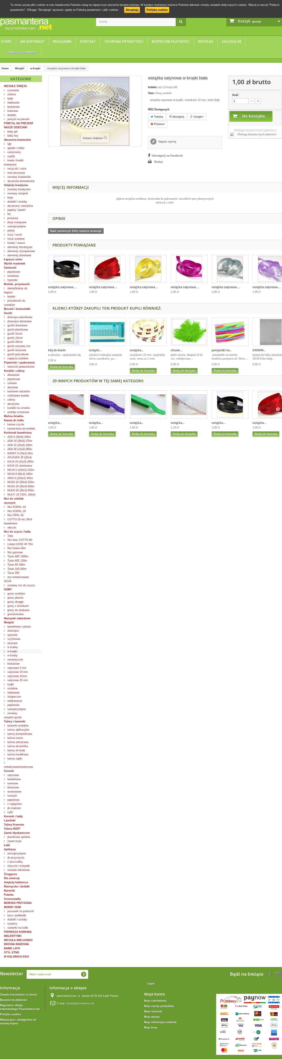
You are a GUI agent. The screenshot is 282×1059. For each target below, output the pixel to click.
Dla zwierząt (11, 878)
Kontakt (88, 41)
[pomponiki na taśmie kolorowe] (230, 332)
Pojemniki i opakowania (19, 362)
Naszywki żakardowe (17, 618)
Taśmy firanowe (14, 824)
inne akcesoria (16, 172)
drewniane (13, 374)
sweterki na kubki (17, 927)
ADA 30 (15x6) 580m (19, 449)
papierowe (13, 704)
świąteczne (14, 696)
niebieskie (13, 102)
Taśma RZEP (12, 828)
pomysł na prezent (18, 119)
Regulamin (62, 41)
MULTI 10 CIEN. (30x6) (21, 494)
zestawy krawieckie (19, 176)
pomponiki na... (222, 350)
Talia (10, 535)
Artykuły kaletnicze (16, 882)
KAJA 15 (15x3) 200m (20, 461)
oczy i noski (14, 234)
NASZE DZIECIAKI (15, 127)
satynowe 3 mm (16, 667)
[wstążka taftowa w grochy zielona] (148, 404)
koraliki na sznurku (18, 407)
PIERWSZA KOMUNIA (18, 931)
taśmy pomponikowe (19, 733)
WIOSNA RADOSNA (16, 944)
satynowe (13, 775)
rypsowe (12, 634)
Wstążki (9, 622)
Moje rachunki (153, 1011)
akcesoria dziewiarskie (20, 181)
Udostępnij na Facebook (167, 155)
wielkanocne (14, 700)
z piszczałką (15, 861)
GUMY (8, 589)
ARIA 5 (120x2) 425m (20, 478)
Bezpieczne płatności (171, 41)
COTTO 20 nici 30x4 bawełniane (18, 521)
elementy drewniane (19, 255)
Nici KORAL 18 (16, 511)
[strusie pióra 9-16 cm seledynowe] (189, 332)
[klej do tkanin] (66, 332)
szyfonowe (13, 638)
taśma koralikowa (17, 754)
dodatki (11, 115)
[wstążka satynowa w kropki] (189, 404)
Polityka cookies (157, 9)
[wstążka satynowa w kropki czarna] (66, 269)
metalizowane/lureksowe (18, 766)
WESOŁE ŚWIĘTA (15, 86)
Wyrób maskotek (14, 263)
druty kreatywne (16, 222)
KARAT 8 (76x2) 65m (20, 453)
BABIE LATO (12, 948)
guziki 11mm (15, 333)
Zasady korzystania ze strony (18, 994)
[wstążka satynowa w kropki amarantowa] (189, 269)
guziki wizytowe (16, 350)
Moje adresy (152, 1016)
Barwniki (9, 890)
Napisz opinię (167, 141)
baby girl (12, 131)
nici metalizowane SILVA (16, 579)
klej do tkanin (57, 350)
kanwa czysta (15, 424)
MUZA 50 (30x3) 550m (20, 490)
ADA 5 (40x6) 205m (19, 436)
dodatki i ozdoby (17, 201)
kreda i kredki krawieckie (14, 162)
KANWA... (259, 350)
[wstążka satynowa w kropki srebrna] (230, 269)
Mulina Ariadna (13, 416)
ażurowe (12, 643)
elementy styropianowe (21, 251)
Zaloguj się (231, 41)
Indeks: (152, 87)
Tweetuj (158, 116)
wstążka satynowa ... (62, 287)
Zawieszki (10, 267)
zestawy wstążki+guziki (13, 715)
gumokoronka (15, 614)
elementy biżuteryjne (19, 247)
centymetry (14, 152)
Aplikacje (10, 849)
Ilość (235, 95)
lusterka (12, 923)
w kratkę (12, 647)
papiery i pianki (16, 209)
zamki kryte (14, 841)
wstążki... (95, 350)
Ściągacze (10, 874)
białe (10, 98)
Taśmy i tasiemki (14, 721)
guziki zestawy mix (18, 346)
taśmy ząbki (14, 758)
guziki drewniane (17, 325)
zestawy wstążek (17, 193)
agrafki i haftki (15, 148)
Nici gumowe (15, 552)
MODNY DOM (12, 907)
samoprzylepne (16, 226)
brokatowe (13, 106)
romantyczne (15, 659)
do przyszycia (15, 857)
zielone (11, 94)
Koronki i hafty (13, 816)
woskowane (14, 791)
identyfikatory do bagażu (15, 290)
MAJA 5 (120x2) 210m (20, 469)
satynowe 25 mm (17, 680)
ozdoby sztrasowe (18, 412)
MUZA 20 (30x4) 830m (20, 486)
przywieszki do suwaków (14, 302)
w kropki (12, 651)
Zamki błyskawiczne (17, 832)
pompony (12, 218)
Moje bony (151, 1027)
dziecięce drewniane (19, 321)
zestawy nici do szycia (21, 585)
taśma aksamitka (17, 746)
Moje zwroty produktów (159, 1006)
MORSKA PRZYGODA (18, 903)
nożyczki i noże (16, 168)
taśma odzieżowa (17, 742)
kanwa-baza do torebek (21, 428)
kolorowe (12, 110)
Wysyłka (205, 41)
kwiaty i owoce (16, 242)
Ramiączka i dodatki (17, 886)
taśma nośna (15, 737)
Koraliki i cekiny (14, 370)
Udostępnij (177, 116)
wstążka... (137, 350)
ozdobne (12, 688)
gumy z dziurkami (18, 605)
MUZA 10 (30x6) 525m (20, 482)
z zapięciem (14, 803)
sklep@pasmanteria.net (80, 1003)
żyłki (10, 812)
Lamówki (9, 820)
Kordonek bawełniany (18, 432)
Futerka (8, 894)
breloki (11, 296)
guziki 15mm (15, 337)
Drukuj (158, 161)
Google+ (198, 116)
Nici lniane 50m (16, 548)
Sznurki (9, 770)
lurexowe (12, 783)
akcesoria (13, 403)
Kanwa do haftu (14, 420)
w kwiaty (12, 655)
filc (9, 214)
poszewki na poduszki (20, 911)
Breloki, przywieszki (17, 284)
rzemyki (12, 795)
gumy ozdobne (16, 593)
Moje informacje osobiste (160, 1022)
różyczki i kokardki (18, 865)
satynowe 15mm (17, 676)
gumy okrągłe (15, 601)
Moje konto (154, 994)
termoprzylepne (16, 853)
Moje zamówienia (155, 1000)
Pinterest (159, 124)
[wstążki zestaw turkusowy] (107, 332)
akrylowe (12, 387)
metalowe (13, 275)
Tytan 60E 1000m (17, 556)
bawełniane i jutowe (19, 626)
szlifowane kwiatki (18, 395)
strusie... (176, 350)
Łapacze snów (13, 259)
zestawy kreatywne (18, 189)
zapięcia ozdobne (17, 358)
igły (9, 143)
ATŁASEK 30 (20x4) (19, 457)
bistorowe (13, 787)
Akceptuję (132, 9)
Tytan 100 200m (17, 568)
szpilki (11, 156)
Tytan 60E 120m (17, 560)
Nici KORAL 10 (16, 506)
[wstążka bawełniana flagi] (148, 332)
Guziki (8, 313)
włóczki (11, 527)
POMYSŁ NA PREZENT (18, 123)
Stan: (151, 93)
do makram (14, 808)
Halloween (13, 692)
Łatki (7, 845)
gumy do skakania (18, 610)
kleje (10, 197)
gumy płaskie (15, 597)
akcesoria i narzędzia (20, 205)
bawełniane (14, 779)
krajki (10, 684)
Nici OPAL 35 (15, 515)
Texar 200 (13, 572)
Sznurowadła (12, 898)
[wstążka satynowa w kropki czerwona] (107, 269)
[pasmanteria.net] (45, 23)
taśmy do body (16, 750)
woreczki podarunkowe (20, 366)
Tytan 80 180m (16, 564)
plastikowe (13, 271)
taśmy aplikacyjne (18, 729)
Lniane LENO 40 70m (20, 544)
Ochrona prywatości (123, 41)
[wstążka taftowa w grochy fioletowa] (107, 404)
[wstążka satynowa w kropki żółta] (148, 269)
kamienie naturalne (18, 391)
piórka (11, 230)
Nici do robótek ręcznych (14, 500)
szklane (12, 383)
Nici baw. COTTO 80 (19, 539)
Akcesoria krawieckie (17, 139)
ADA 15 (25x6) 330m (19, 445)
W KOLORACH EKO (16, 956)
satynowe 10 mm (17, 671)
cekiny (11, 399)
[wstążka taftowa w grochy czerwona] (66, 404)
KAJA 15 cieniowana (19, 465)
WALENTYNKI (12, 936)
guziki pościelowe (17, 354)
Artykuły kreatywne (16, 185)
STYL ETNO (11, 952)
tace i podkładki (16, 915)
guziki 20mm (15, 341)
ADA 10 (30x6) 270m (19, 440)
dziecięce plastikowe (19, 317)
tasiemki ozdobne (17, 725)
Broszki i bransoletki (17, 308)
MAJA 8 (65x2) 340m (20, 473)
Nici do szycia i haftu (17, 531)
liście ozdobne (16, 238)
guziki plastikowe (17, 329)
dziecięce (13, 630)
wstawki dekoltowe (18, 869)
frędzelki (12, 280)
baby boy (12, 135)
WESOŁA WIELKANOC (18, 940)
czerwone (13, 90)
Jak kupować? (32, 41)
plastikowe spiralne (18, 836)
